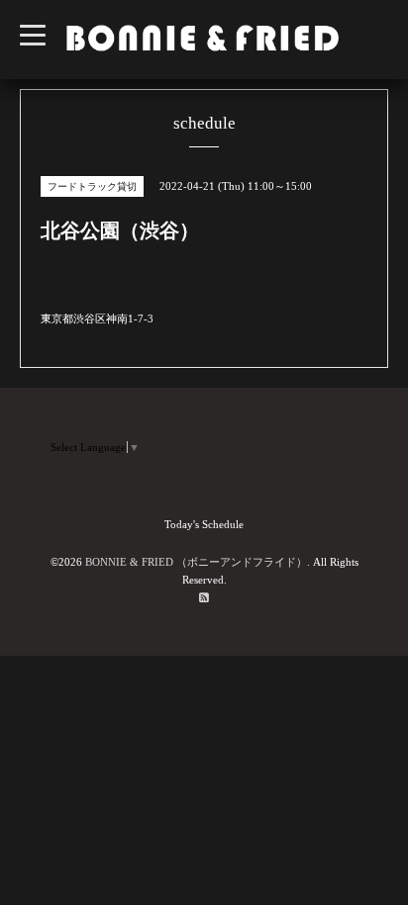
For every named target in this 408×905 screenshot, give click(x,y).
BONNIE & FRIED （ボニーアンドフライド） (196, 562)
